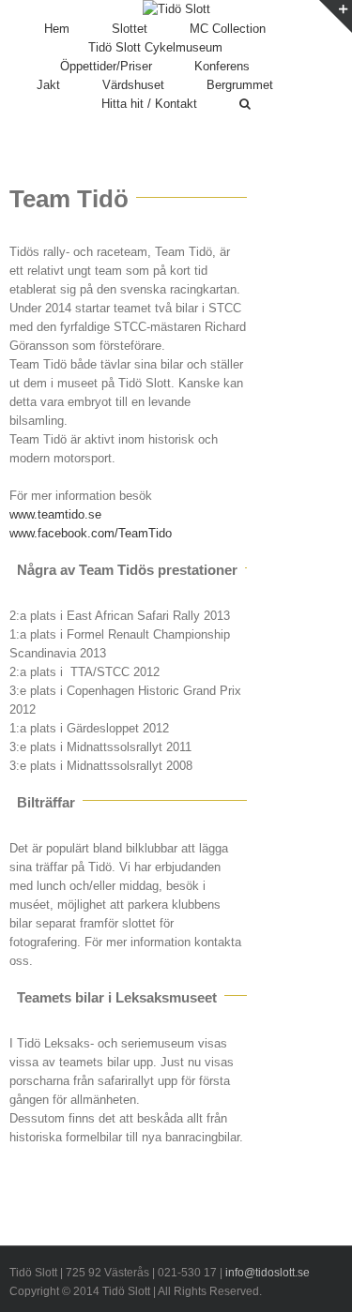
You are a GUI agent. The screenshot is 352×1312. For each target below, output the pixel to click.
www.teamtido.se (55, 514)
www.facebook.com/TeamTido (90, 533)
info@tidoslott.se (267, 1272)
